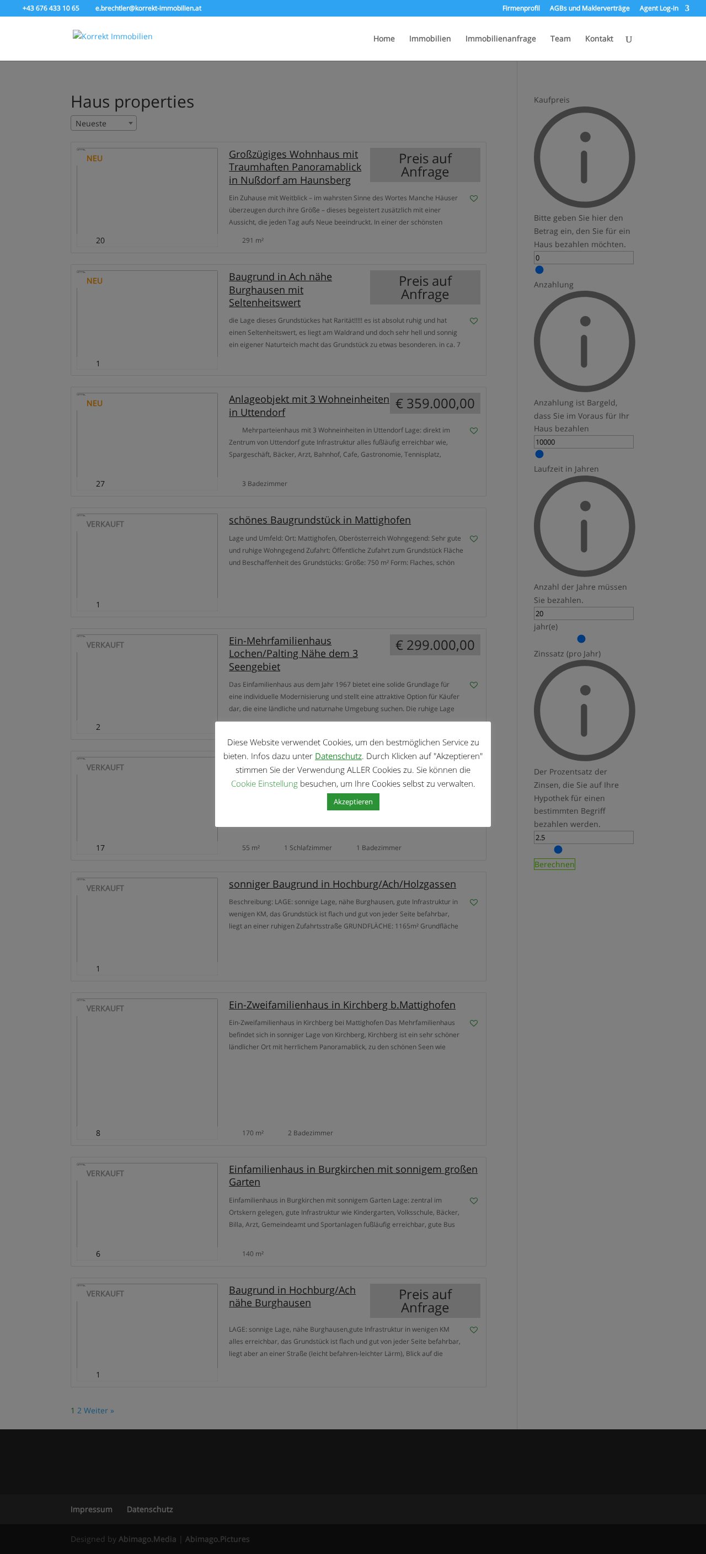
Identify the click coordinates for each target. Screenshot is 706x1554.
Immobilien (430, 39)
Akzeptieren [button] (353, 802)
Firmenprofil (521, 9)
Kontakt (599, 39)
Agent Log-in (659, 9)
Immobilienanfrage (501, 39)
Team (560, 39)
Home (384, 39)
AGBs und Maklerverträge (590, 9)
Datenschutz (338, 755)
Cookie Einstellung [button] (264, 783)
